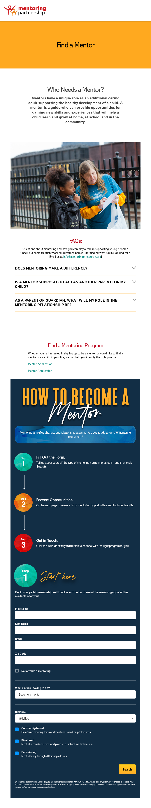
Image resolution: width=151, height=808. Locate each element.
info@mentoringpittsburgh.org (82, 256)
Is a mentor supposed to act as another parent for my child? (70, 284)
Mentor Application (40, 371)
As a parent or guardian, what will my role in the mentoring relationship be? (66, 302)
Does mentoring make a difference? (51, 268)
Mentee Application (40, 364)
